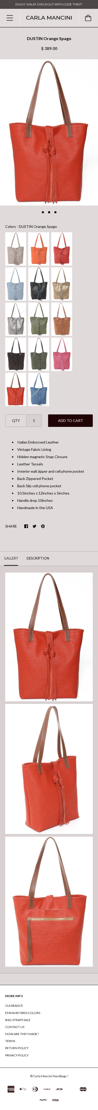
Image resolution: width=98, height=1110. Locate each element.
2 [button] (49, 212)
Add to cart (70, 420)
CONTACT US (14, 1027)
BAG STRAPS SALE (18, 1020)
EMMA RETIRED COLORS (22, 1013)
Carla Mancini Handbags (50, 1076)
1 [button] (43, 212)
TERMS (10, 1041)
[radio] (15, 249)
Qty (16, 420)
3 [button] (55, 212)
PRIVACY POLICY (17, 1055)
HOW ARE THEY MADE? (22, 1034)
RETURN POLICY (16, 1048)
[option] (49, 132)
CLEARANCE (14, 1006)
